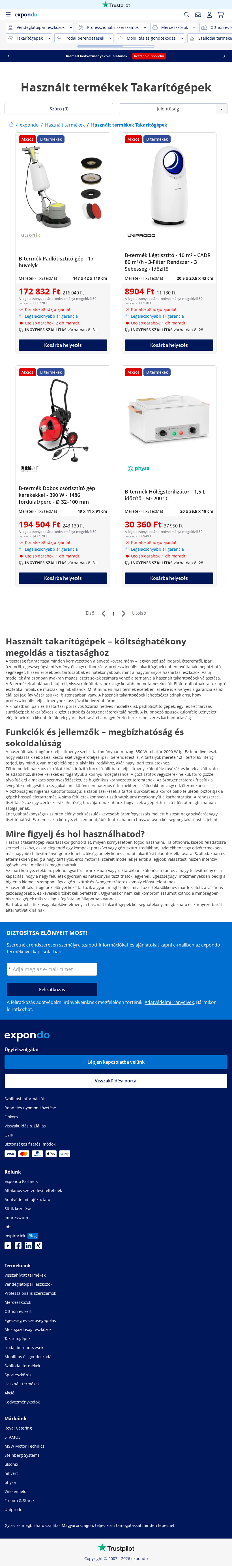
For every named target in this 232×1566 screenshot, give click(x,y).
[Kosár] (220, 15)
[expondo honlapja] (11, 125)
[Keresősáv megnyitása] (186, 15)
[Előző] (103, 613)
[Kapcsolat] (198, 14)
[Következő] (123, 613)
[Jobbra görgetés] (224, 56)
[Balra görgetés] (8, 56)
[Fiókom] (209, 15)
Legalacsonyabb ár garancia (51, 316)
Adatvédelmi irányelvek (169, 1002)
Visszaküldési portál (116, 1081)
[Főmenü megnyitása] (8, 14)
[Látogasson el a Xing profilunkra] (38, 1247)
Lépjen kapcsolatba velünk (116, 1062)
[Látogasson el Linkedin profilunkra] (28, 1247)
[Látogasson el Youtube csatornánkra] (8, 1247)
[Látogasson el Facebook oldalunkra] (18, 1247)
